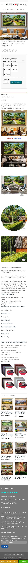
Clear (23, 60)
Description (4, 94)
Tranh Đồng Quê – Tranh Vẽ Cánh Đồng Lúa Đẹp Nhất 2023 (16, 527)
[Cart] (26, 4)
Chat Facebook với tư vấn (10, 561)
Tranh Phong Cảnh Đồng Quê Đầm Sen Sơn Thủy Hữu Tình (6, 436)
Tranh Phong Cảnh (11, 9)
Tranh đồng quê (21, 9)
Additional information (8, 97)
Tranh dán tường (22, 558)
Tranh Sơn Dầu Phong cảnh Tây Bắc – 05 (20, 457)
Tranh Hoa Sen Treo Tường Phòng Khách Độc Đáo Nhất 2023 (14, 522)
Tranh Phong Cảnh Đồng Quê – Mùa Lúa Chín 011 (6, 413)
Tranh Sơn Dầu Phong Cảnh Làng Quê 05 (6, 478)
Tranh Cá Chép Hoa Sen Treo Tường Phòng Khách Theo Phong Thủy (15, 517)
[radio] (7, 65)
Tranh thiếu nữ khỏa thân (20, 477)
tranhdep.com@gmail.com (8, 496)
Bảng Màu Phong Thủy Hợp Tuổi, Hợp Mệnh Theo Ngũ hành (15, 513)
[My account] (23, 4)
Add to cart (16, 82)
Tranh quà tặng (13, 558)
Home (4, 9)
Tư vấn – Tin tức (17, 559)
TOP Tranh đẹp (5, 558)
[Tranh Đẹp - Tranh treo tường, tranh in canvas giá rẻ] (12, 4)
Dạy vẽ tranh (10, 559)
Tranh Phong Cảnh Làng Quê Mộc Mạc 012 (20, 435)
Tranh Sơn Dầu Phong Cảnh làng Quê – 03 (6, 457)
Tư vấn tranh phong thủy (18, 557)
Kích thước (6, 61)
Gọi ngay (24, 561)
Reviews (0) (4, 100)
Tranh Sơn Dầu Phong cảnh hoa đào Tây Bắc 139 (20, 414)
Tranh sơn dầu (7, 557)
